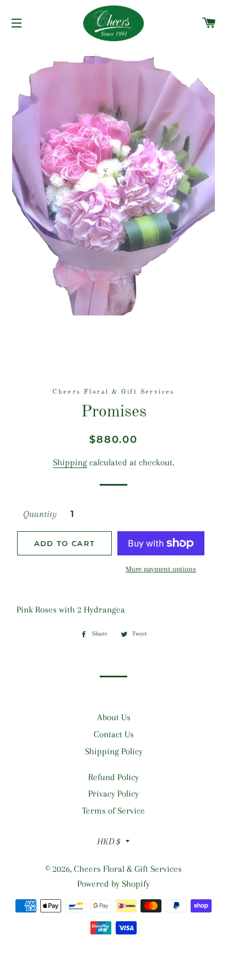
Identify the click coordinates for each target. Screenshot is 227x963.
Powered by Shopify (113, 883)
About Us (114, 717)
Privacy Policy (113, 793)
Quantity (40, 514)
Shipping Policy (114, 751)
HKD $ (108, 841)
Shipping (70, 462)
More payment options (161, 569)
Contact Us (114, 734)
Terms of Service (113, 810)
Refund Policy (113, 777)
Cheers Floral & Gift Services (128, 869)
